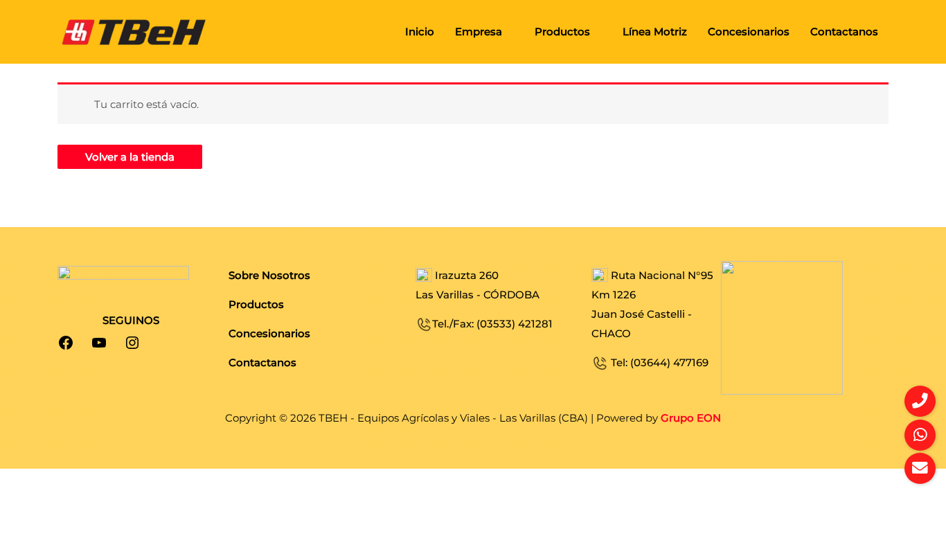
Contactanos (844, 31)
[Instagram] (132, 342)
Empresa (478, 31)
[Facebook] (65, 342)
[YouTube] (99, 342)
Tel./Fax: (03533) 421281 (492, 323)
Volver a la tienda (130, 156)
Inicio (419, 31)
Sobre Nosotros (269, 275)
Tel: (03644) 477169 (658, 362)
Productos (562, 31)
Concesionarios (748, 31)
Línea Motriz (655, 31)
